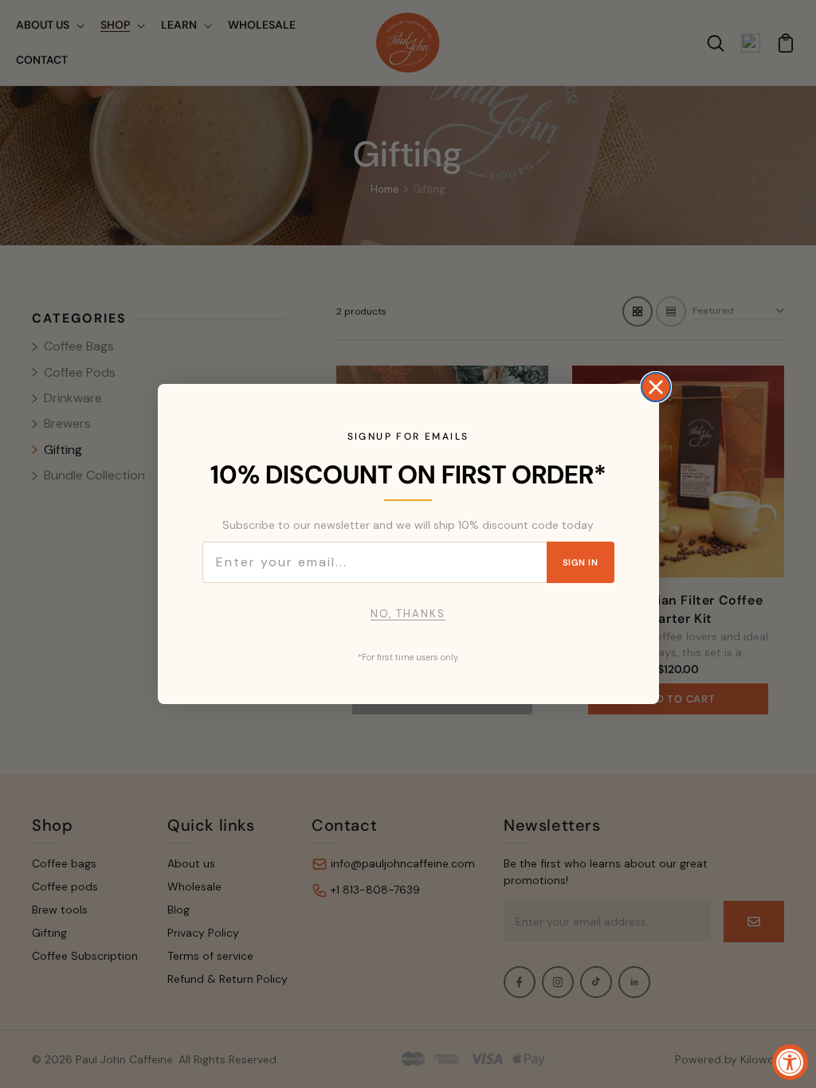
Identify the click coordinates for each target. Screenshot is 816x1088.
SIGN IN (580, 562)
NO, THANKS (408, 613)
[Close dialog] (655, 387)
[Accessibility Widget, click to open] (790, 1062)
